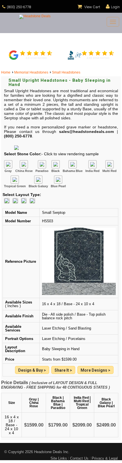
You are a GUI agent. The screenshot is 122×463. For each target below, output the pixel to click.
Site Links (59, 458)
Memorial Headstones (32, 72)
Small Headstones (66, 72)
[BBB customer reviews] (91, 59)
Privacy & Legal (105, 458)
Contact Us (79, 458)
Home (6, 72)
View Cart (91, 7)
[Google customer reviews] (31, 59)
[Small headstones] (95, 370)
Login (115, 7)
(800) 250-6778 (19, 7)
